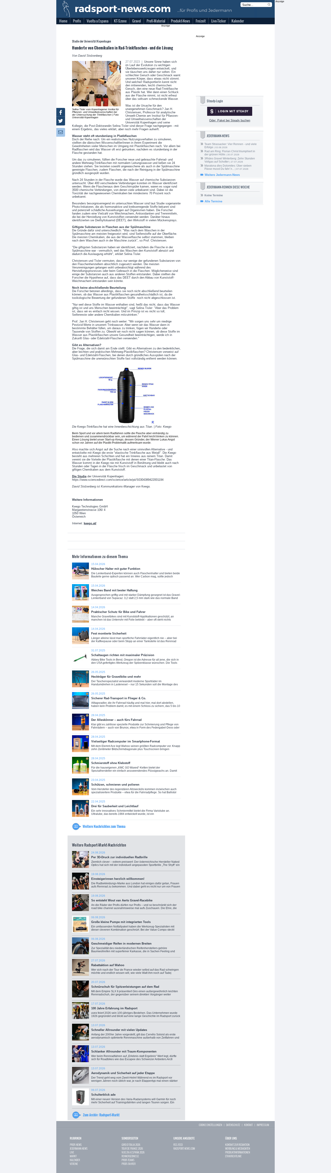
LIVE (72, 1152)
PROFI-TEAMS (128, 1160)
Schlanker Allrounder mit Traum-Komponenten (134, 1054)
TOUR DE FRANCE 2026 (132, 1148)
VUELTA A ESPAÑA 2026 (133, 1152)
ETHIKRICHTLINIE (233, 1156)
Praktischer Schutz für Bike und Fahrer (132, 615)
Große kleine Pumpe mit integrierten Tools (133, 925)
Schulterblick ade (133, 1097)
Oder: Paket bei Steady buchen (229, 120)
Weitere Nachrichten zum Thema (104, 826)
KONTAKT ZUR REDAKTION (237, 1144)
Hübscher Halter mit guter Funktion (135, 572)
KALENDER (75, 1160)
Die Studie (79, 476)
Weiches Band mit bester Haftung (136, 593)
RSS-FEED (178, 1144)
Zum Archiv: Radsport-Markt (101, 1114)
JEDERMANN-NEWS (79, 1148)
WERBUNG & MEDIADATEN (237, 1148)
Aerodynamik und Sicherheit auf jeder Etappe (134, 1076)
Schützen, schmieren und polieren (134, 787)
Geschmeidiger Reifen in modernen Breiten (134, 946)
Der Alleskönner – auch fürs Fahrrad (135, 723)
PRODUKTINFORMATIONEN (237, 1152)
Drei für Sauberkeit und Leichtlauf (135, 810)
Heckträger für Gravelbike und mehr (134, 680)
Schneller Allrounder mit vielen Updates (135, 1033)
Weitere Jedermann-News (222, 175)
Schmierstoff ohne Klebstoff (134, 767)
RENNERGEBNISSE (130, 1156)
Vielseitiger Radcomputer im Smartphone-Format (135, 744)
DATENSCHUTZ (233, 1125)
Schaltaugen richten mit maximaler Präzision (135, 658)
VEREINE (74, 1164)
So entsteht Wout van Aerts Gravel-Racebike (134, 903)
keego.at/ (90, 523)
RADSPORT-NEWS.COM (184, 1148)
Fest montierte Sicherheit (134, 636)
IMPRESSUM (263, 1125)
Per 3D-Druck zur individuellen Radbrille (135, 860)
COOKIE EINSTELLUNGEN (210, 1125)
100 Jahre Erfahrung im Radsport (135, 1011)
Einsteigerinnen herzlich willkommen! (135, 882)
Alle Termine (213, 201)
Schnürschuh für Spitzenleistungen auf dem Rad (134, 990)
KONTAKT (248, 1125)
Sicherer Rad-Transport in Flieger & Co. (135, 701)
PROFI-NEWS (76, 1144)
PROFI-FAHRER (129, 1164)
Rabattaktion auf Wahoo (135, 968)
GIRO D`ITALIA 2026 (131, 1144)
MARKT (73, 1156)
